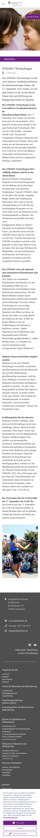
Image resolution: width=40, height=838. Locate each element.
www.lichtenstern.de (18, 621)
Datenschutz (32, 650)
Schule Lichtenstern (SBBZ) (11, 737)
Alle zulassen (20, 823)
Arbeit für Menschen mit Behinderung (19, 686)
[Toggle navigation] (3, 4)
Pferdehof (5, 682)
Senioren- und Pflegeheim (11, 767)
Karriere (5, 784)
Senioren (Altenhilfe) (11, 763)
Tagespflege (6, 772)
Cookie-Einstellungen (28, 653)
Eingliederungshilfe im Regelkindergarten (16, 729)
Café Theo (5, 674)
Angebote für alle (10, 670)
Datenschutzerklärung (10, 817)
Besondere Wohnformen (10, 751)
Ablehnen (20, 828)
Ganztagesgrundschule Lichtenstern (14, 734)
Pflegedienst (6, 775)
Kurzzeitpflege (7, 770)
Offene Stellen (7, 789)
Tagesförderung (7, 696)
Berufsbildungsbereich (9, 693)
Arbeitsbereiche (7, 691)
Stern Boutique (7, 679)
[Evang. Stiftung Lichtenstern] (15, 3)
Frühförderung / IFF (9, 726)
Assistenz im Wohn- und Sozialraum (14, 753)
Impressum (20, 650)
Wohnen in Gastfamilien (10, 756)
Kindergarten (6, 731)
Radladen (5, 677)
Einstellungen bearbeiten (20, 834)
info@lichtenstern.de (18, 631)
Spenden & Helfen (33, 17)
